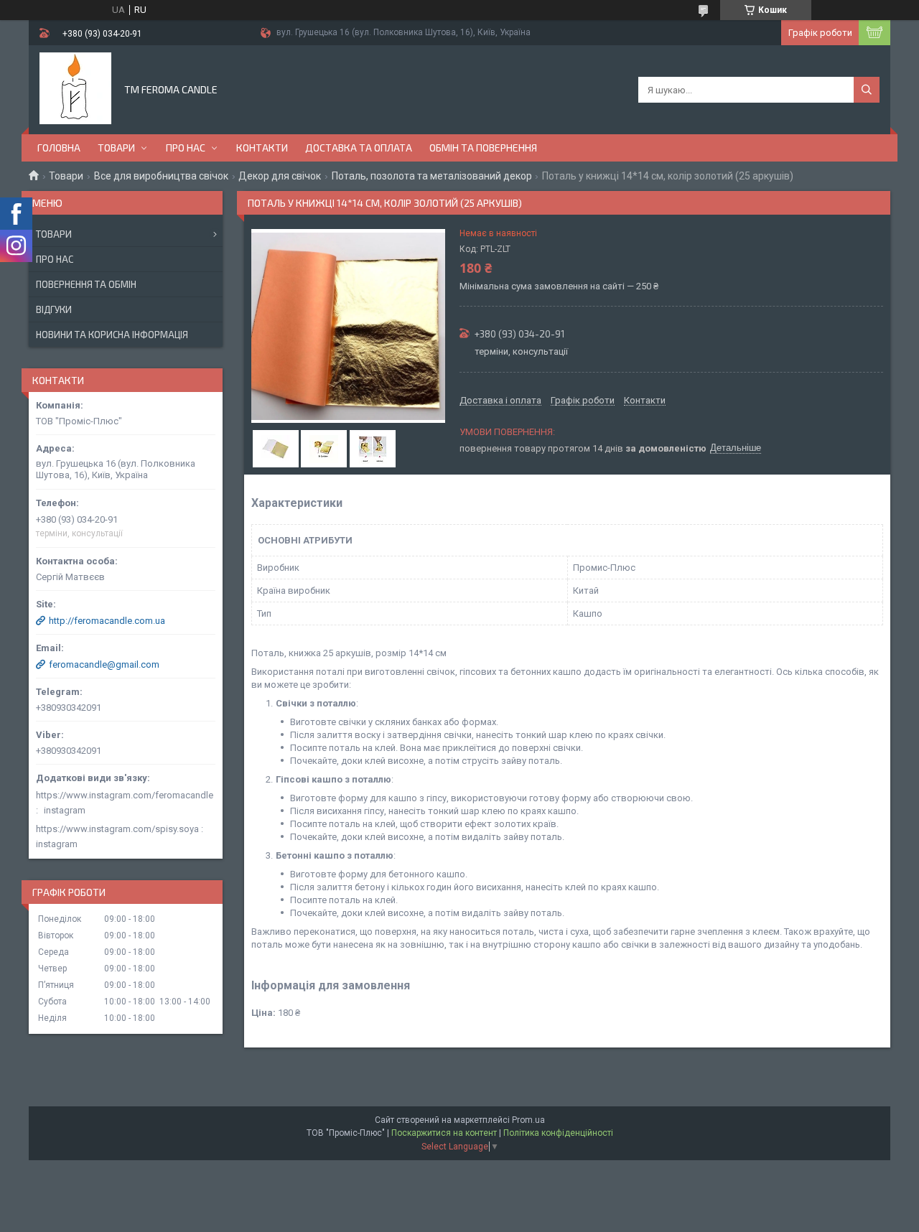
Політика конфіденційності (558, 1133)
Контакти (262, 147)
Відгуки (54, 309)
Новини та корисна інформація (112, 334)
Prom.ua (528, 1120)
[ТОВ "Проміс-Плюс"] (75, 88)
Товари (116, 147)
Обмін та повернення (483, 147)
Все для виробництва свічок (161, 176)
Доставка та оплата (358, 147)
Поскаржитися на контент (444, 1133)
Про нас (185, 147)
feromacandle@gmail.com (104, 664)
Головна (58, 147)
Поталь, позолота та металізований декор (432, 176)
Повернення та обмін (86, 284)
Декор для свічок (279, 176)
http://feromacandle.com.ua (107, 620)
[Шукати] (867, 90)
